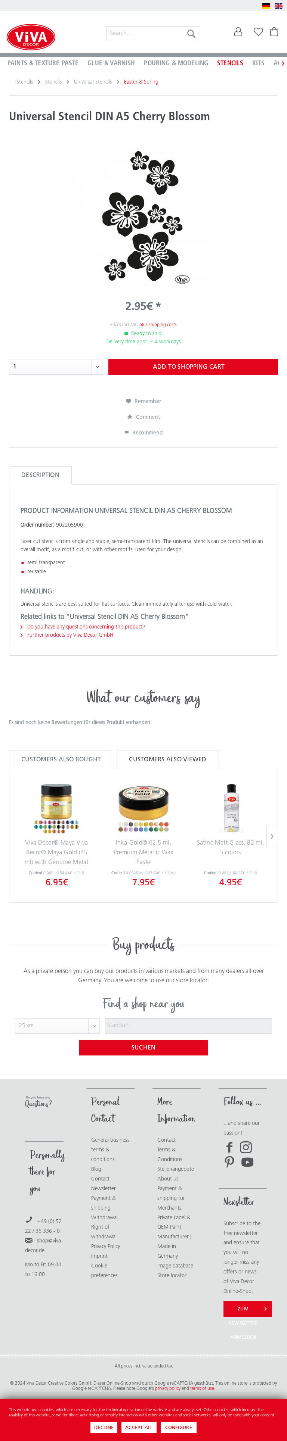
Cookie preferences (104, 1271)
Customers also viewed (167, 760)
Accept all (139, 1427)
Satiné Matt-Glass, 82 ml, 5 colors (230, 848)
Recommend (147, 433)
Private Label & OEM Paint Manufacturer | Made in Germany (174, 1237)
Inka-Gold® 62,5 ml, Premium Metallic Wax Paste (143, 852)
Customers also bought (61, 760)
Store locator (171, 1276)
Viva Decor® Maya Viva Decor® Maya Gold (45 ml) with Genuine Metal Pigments (56, 854)
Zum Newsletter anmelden (243, 1312)
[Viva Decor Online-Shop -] (31, 38)
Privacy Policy (105, 1247)
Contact (100, 1179)
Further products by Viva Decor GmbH (69, 635)
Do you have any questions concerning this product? (85, 627)
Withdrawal (104, 1218)
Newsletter (103, 1189)
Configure (178, 1427)
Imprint (99, 1256)
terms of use (202, 1389)
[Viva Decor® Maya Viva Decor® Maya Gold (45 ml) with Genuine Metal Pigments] (56, 809)
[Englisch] (279, 6)
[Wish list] (256, 33)
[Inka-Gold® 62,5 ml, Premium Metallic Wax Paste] (144, 809)
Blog (96, 1169)
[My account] (238, 33)
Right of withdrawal (104, 1232)
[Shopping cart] (275, 33)
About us (168, 1179)
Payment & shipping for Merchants (171, 1198)
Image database (175, 1266)
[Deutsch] (266, 6)
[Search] (191, 33)
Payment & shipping (103, 1203)
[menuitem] (153, 33)
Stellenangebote (175, 1169)
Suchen (144, 1048)
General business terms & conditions (110, 1150)
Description (40, 475)
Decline (104, 1427)
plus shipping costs (158, 325)
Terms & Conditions (169, 1155)
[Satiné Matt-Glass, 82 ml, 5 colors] (230, 809)
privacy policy (168, 1389)
